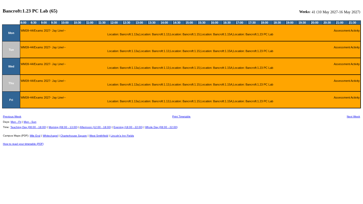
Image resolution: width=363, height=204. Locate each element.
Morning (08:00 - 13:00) (63, 127)
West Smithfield (98, 135)
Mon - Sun (30, 121)
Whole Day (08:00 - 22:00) (161, 127)
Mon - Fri (16, 121)
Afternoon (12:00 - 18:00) (95, 127)
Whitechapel (50, 135)
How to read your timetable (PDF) (23, 143)
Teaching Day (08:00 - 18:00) (28, 127)
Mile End (35, 135)
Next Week (353, 116)
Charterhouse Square (73, 135)
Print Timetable (181, 116)
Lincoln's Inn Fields (122, 135)
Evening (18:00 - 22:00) (128, 127)
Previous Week (12, 116)
